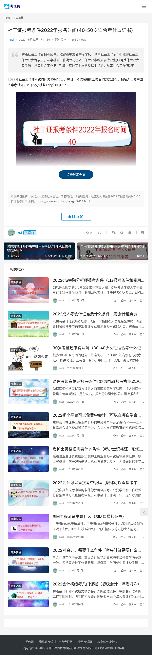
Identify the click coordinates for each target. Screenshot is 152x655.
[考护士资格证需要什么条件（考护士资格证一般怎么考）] (28, 459)
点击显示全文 (76, 175)
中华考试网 (85, 641)
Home (7, 17)
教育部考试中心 (107, 641)
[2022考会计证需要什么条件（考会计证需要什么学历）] (28, 560)
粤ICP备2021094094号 (109, 648)
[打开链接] (121, 232)
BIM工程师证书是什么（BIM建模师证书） (89, 516)
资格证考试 (46, 641)
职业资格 (60, 39)
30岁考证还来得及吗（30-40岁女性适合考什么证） (98, 348)
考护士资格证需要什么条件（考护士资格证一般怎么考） (98, 449)
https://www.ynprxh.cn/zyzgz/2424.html (63, 201)
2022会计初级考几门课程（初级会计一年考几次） (97, 584)
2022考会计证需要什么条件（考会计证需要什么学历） (97, 550)
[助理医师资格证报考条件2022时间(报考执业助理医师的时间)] (28, 391)
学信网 (29, 641)
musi (11, 39)
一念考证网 (65, 641)
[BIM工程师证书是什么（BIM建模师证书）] (28, 526)
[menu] (144, 6)
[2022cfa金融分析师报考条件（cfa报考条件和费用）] (28, 290)
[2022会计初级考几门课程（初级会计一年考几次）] (28, 594)
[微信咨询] (113, 232)
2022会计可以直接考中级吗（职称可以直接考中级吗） (97, 482)
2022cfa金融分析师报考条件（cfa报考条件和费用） (98, 280)
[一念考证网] (12, 5)
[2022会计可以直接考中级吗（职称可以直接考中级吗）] (28, 492)
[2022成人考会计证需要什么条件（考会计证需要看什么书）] (28, 324)
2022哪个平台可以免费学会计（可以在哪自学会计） (98, 415)
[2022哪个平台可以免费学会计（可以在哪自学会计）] (28, 425)
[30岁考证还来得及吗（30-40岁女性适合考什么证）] (28, 357)
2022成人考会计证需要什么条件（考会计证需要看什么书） (97, 314)
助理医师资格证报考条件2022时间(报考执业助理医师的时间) (98, 381)
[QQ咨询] (129, 232)
